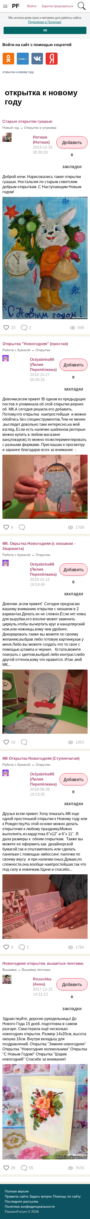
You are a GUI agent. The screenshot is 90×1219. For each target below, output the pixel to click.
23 (13, 328)
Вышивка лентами (36, 970)
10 (13, 742)
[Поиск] (82, 6)
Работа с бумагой (16, 350)
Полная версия (17, 1191)
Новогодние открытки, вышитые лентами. (43, 963)
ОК (45, 30)
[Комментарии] (22, 527)
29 (13, 1168)
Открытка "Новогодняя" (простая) (35, 344)
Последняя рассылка (21, 1201)
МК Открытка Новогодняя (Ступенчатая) (40, 758)
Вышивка (9, 970)
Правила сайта (16, 1196)
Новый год (10, 128)
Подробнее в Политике (44, 22)
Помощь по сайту (67, 1196)
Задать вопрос (40, 1196)
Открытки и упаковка (40, 128)
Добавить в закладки (72, 144)
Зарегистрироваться (57, 6)
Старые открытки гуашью (27, 121)
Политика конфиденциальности (30, 1206)
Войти (31, 6)
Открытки (43, 350)
